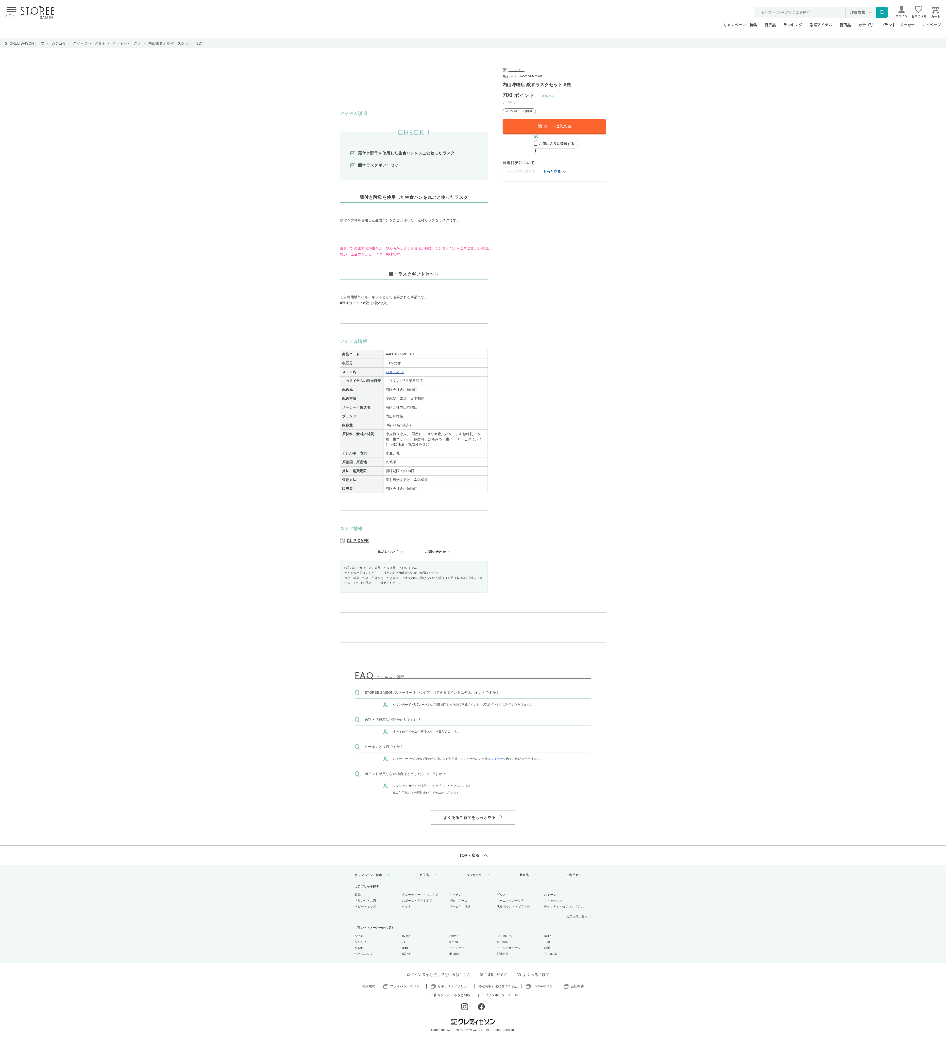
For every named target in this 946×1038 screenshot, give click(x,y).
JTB (404, 942)
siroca (453, 942)
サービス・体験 (460, 906)
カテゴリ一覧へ (577, 916)
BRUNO (502, 954)
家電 (358, 894)
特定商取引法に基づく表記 (498, 986)
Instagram (464, 1006)
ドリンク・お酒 (365, 900)
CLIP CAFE (395, 372)
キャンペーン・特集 (740, 25)
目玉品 (770, 25)
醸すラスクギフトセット (380, 165)
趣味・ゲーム (458, 900)
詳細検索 (857, 12)
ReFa (548, 936)
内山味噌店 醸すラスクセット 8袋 (175, 43)
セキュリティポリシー (454, 986)
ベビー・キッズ (365, 906)
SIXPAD (360, 942)
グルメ (501, 894)
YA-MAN (502, 942)
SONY (406, 954)
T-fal (547, 942)
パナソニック (364, 954)
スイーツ (80, 43)
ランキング (792, 25)
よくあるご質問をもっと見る (469, 817)
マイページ (931, 25)
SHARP (360, 948)
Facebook (481, 1006)
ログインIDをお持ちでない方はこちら (438, 974)
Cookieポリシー (544, 986)
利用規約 (368, 986)
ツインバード (458, 948)
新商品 (845, 25)
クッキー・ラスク (127, 43)
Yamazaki (551, 954)
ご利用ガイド (575, 875)
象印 (405, 948)
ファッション (553, 900)
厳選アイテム (821, 25)
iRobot (454, 954)
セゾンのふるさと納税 (454, 995)
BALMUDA (504, 936)
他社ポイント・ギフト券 (513, 906)
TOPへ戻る (469, 855)
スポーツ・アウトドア (417, 900)
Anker (453, 936)
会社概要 (577, 986)
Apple (359, 936)
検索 (882, 12)
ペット (406, 906)
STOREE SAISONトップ (24, 43)
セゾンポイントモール (501, 995)
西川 (547, 948)
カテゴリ (59, 43)
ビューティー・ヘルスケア (420, 894)
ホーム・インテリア (510, 900)
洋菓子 (100, 43)
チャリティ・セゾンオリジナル (565, 906)
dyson (406, 936)
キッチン (455, 894)
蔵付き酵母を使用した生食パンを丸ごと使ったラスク (406, 153)
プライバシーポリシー (406, 986)
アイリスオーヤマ (509, 948)
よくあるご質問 (536, 974)
